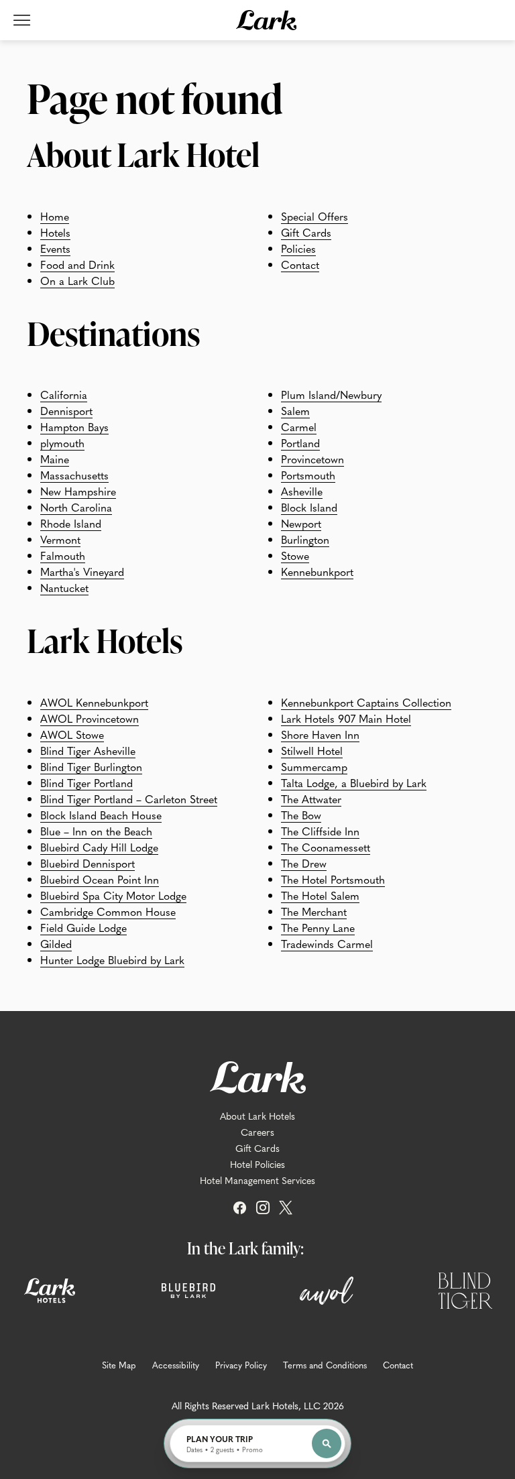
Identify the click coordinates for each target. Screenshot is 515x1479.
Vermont (60, 539)
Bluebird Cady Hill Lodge (99, 846)
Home (54, 216)
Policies (298, 248)
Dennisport (66, 410)
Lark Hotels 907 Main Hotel (346, 718)
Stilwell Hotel (312, 750)
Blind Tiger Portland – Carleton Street (128, 798)
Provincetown (312, 458)
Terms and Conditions (325, 1365)
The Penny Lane (318, 927)
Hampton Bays (74, 426)
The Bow (301, 814)
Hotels (55, 232)
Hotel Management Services (257, 1180)
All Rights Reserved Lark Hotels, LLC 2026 (258, 1405)
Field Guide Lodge (83, 927)
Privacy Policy (241, 1365)
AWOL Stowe (72, 734)
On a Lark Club (77, 280)
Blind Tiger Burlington (91, 766)
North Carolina (76, 506)
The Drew (304, 862)
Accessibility (175, 1365)
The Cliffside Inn (320, 830)
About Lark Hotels (257, 1115)
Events (55, 248)
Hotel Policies (257, 1164)
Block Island (309, 506)
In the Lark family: (245, 1247)
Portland (300, 442)
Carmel (299, 426)
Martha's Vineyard (82, 571)
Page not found (155, 98)
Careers (257, 1131)
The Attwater (311, 798)
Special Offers (314, 216)
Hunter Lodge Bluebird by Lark (112, 959)
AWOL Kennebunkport (94, 702)
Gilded (56, 943)
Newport (301, 523)
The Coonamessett (325, 846)
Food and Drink (77, 264)
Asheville (302, 490)
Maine (54, 458)
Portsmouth (308, 474)
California (63, 394)
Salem (295, 410)
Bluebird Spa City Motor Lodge (113, 895)
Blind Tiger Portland (86, 782)
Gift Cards (306, 232)
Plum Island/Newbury (331, 394)
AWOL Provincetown (89, 718)
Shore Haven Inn (320, 734)
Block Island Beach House (101, 814)
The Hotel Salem (320, 895)
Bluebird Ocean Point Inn (99, 879)
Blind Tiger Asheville (87, 750)
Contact (300, 264)
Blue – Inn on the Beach (96, 830)
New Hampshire (78, 490)
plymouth (62, 442)
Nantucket (64, 587)
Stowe (295, 555)
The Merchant (314, 911)
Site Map (119, 1365)
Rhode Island (70, 523)
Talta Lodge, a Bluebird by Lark (353, 782)
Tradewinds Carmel (327, 943)
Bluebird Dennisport (87, 862)
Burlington (305, 539)
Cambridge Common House (108, 911)
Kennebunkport (317, 571)
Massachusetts (74, 474)
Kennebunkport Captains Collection (366, 702)
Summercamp (314, 766)
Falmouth (62, 555)
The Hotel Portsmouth (333, 879)
